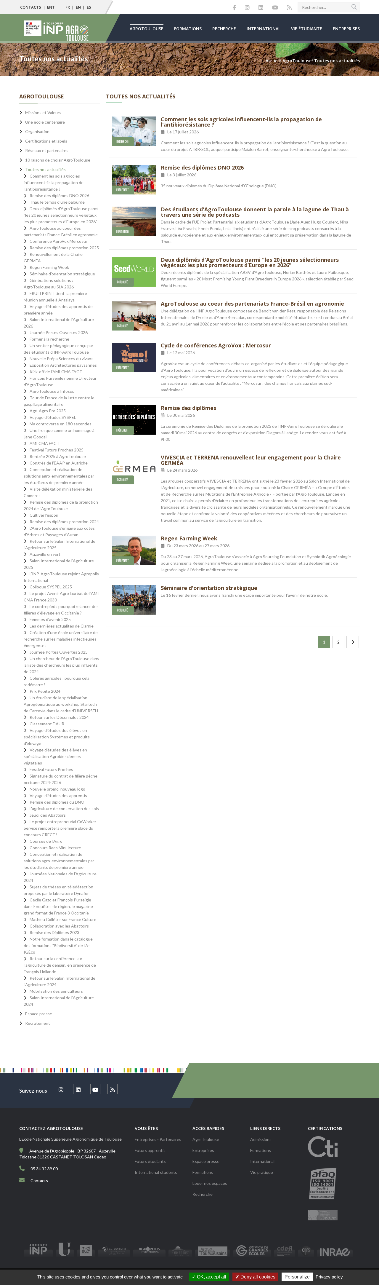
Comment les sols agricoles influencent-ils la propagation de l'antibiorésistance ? (241, 122)
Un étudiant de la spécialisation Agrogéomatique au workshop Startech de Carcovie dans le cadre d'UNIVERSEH (61, 704)
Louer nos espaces (209, 1183)
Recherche (224, 28)
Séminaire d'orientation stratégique (209, 587)
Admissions (261, 1139)
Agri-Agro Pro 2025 (48, 410)
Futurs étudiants (150, 1161)
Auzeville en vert (45, 554)
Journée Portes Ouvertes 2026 (59, 332)
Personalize (297, 1276)
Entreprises (346, 28)
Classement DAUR (47, 723)
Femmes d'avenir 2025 (50, 619)
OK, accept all (211, 1276)
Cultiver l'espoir (44, 515)
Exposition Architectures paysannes (63, 365)
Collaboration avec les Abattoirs (59, 925)
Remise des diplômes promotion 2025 (64, 247)
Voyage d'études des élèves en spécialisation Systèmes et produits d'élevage (57, 737)
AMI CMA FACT (45, 443)
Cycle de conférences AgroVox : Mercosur (216, 345)
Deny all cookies (257, 1276)
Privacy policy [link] (329, 1276)
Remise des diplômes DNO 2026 (202, 167)
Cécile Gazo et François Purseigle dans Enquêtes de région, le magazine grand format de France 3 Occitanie (58, 906)
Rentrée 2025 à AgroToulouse (58, 456)
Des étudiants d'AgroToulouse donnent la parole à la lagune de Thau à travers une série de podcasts (255, 212)
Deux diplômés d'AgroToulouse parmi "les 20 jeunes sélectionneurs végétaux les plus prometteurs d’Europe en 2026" (250, 262)
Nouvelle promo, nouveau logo (57, 788)
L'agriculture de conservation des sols (64, 808)
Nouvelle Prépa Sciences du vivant (61, 358)
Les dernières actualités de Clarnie (62, 625)
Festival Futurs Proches (51, 769)
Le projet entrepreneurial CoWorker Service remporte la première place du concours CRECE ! (60, 828)
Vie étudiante (306, 28)
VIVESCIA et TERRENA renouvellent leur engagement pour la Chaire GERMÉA (251, 460)
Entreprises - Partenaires (158, 1139)
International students (156, 1172)
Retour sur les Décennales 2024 (59, 717)
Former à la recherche (49, 338)
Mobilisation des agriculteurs (56, 991)
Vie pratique (261, 1172)
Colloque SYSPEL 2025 (51, 586)
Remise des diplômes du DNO (57, 801)
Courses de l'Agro (46, 841)
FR (67, 7)
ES (89, 7)
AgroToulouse (146, 28)
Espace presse (205, 1161)
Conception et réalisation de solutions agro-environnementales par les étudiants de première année (59, 476)
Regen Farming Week (189, 538)
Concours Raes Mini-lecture (55, 847)
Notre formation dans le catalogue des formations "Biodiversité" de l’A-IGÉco (58, 945)
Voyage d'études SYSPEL (53, 417)
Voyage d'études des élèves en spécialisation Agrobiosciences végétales (55, 756)
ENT (51, 7)
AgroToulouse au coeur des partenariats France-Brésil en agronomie (252, 303)
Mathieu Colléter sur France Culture (63, 919)
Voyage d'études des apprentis (58, 795)
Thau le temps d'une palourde (57, 202)
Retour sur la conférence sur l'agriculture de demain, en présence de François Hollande (60, 965)
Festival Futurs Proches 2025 (56, 449)
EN (78, 7)
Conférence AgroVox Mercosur (58, 241)
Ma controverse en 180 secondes (60, 423)
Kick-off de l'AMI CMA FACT (56, 371)
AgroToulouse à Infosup (52, 391)
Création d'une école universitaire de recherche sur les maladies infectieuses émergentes (61, 639)
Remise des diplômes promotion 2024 (64, 521)
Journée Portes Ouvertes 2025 (59, 652)
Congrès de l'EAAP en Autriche (59, 462)
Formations (188, 28)
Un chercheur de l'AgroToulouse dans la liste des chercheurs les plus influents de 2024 (61, 665)
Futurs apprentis (150, 1150)
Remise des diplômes (188, 407)
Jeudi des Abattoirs (48, 815)
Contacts (30, 7)
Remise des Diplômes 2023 (54, 932)
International (263, 28)
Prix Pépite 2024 (45, 691)
